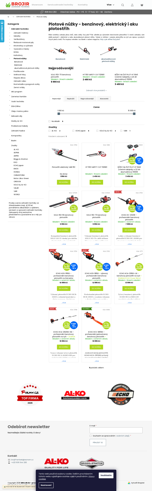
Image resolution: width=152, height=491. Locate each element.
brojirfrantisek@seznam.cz (22, 460)
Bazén (13, 140)
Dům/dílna (15, 106)
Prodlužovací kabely (19, 126)
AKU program (16, 91)
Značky (14, 145)
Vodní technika (17, 101)
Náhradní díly (16, 116)
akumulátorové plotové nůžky (26, 68)
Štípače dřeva (19, 78)
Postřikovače (19, 71)
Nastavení (46, 485)
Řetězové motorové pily (24, 42)
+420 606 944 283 (19, 462)
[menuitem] (37, 5)
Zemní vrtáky (19, 87)
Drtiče (16, 52)
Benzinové (18, 62)
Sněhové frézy (20, 74)
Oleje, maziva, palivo (19, 111)
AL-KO (56, 131)
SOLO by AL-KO (108, 131)
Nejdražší (70, 99)
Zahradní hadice (18, 131)
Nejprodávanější (87, 99)
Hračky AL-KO (16, 121)
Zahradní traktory (21, 33)
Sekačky (17, 36)
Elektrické (18, 65)
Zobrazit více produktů (95, 90)
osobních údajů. (123, 436)
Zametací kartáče (18, 96)
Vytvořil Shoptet (137, 483)
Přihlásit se (98, 442)
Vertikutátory (19, 39)
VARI (127, 131)
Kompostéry (16, 135)
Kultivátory (18, 55)
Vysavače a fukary (21, 49)
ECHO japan (82, 131)
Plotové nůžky (20, 58)
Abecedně (104, 99)
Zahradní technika (19, 29)
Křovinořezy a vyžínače (23, 46)
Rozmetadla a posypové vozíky (27, 84)
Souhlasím (106, 475)
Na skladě (57, 121)
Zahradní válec (20, 81)
